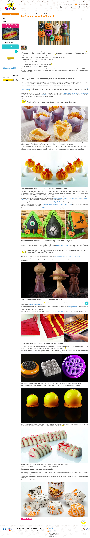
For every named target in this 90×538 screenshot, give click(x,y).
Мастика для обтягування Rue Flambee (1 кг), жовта (9, 68)
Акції (32, 1)
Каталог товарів (7, 14)
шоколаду (35, 66)
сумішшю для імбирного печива (67, 256)
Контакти (69, 1)
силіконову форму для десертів (57, 204)
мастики (44, 94)
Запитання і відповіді (61, 1)
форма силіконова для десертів (67, 198)
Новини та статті (37, 1)
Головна (22, 13)
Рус (84, 1)
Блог (26, 13)
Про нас (23, 1)
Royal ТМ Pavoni (58, 202)
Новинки (28, 1)
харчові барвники (72, 306)
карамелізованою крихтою (75, 93)
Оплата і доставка (51, 1)
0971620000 (52, 528)
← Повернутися (27, 518)
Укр (86, 1)
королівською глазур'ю (62, 245)
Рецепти (44, 1)
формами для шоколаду (35, 304)
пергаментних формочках (74, 143)
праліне (60, 311)
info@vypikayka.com (54, 531)
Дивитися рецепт (10, 42)
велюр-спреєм (41, 207)
